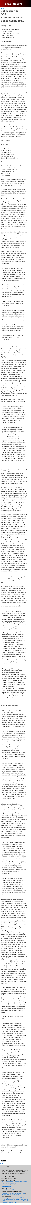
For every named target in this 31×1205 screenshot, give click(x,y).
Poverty (17, 1202)
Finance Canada (6, 1186)
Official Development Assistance (14, 1182)
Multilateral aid (8, 1181)
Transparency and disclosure (18, 1198)
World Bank (4, 1193)
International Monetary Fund (17, 1193)
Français (25, 12)
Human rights (5, 1198)
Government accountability (18, 1199)
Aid (2, 1181)
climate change (18, 1181)
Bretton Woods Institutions (9, 1194)
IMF (18, 1194)
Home (2, 8)
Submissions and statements (9, 1190)
